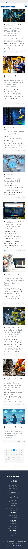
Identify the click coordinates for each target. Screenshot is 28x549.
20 (19, 455)
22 (6, 457)
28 (21, 457)
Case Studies (13, 515)
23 (9, 457)
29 (6, 459)
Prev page (15, 446)
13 (19, 452)
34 (19, 459)
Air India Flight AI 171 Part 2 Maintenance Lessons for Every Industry (13, 386)
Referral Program (13, 526)
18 (14, 455)
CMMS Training (13, 507)
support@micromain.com (13, 497)
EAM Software (13, 503)
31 (11, 459)
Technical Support (13, 528)
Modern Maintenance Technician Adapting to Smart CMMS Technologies (13, 83)
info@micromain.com (13, 493)
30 (9, 459)
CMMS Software (13, 501)
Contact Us (13, 532)
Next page (13, 465)
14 (21, 452)
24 (11, 457)
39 (18, 462)
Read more (21, 52)
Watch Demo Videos (13, 525)
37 (12, 462)
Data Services (13, 510)
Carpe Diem (9, 24)
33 (16, 459)
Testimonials (13, 517)
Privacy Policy (11, 545)
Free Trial (13, 521)
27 (19, 457)
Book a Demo (13, 523)
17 (11, 455)
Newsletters (13, 533)
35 (21, 459)
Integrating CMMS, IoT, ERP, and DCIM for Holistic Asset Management (14, 32)
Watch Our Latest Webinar (14, 3)
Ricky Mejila (9, 76)
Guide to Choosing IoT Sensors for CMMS (14, 180)
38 (15, 462)
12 (16, 452)
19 (16, 455)
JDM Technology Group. (17, 543)
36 (10, 462)
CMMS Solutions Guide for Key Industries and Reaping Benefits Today (14, 281)
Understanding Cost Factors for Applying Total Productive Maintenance (13, 333)
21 (21, 455)
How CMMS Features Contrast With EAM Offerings (13, 226)
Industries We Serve (13, 514)
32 (14, 459)
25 (14, 457)
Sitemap (13, 535)
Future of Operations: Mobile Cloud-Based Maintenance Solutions (13, 434)
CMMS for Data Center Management (14, 133)
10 (11, 452)
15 (6, 455)
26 (16, 457)
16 (9, 455)
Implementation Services (13, 508)
